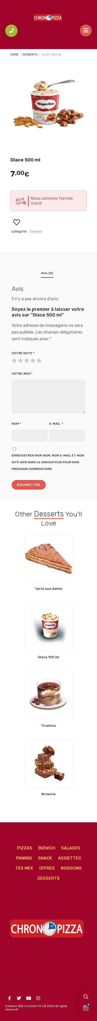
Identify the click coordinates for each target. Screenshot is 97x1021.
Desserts (30, 54)
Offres (47, 868)
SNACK (45, 858)
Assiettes (69, 858)
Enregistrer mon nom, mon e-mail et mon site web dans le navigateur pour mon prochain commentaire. (48, 462)
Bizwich (46, 848)
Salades (70, 848)
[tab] (47, 274)
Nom (16, 424)
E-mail (56, 424)
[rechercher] (85, 997)
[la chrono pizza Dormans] (48, 17)
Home (14, 54)
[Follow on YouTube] (28, 998)
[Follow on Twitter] (19, 998)
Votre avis (22, 373)
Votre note (23, 353)
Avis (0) (47, 273)
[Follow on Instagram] (38, 998)
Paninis (24, 858)
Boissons (71, 868)
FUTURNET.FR (32, 1006)
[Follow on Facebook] (9, 998)
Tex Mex (24, 868)
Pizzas (24, 848)
